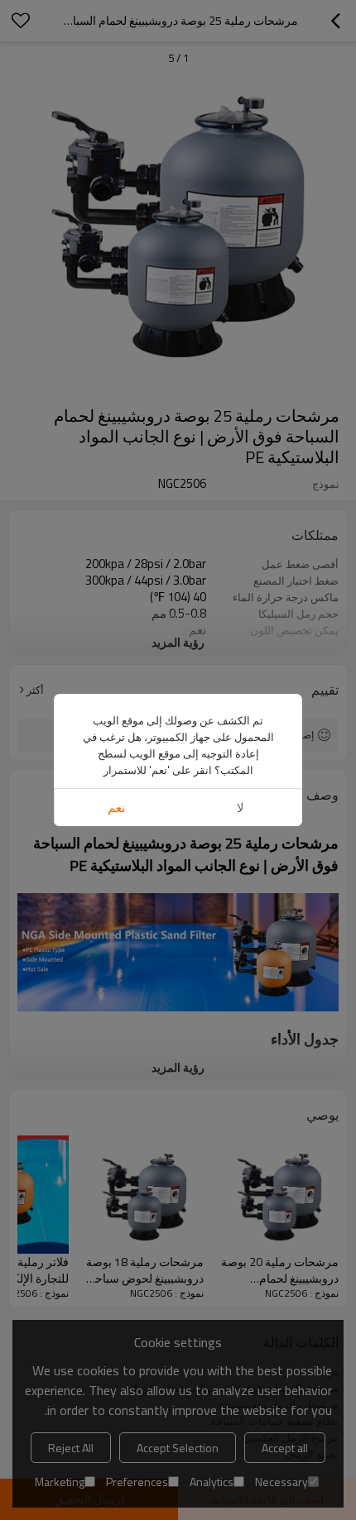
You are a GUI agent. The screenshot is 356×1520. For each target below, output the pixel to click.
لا (240, 807)
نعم (116, 807)
